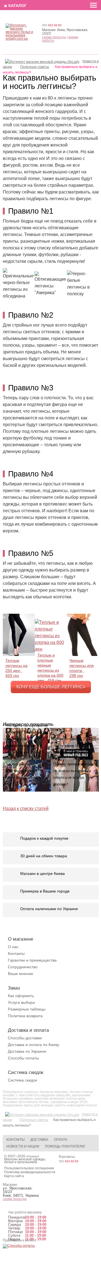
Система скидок (22, 1080)
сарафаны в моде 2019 (68, 1102)
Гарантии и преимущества (32, 960)
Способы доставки (25, 1038)
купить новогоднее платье (76, 1105)
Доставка (39, 1140)
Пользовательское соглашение (29, 1168)
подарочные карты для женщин (28, 1105)
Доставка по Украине (27, 1051)
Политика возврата (25, 1016)
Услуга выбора (21, 1002)
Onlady (32, 1156)
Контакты (16, 953)
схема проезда (54, 37)
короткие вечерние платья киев (60, 1099)
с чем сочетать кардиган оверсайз (43, 1095)
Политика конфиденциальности (29, 1172)
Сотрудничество (23, 967)
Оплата (60, 1140)
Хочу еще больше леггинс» (51, 686)
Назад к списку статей (26, 808)
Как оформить (21, 995)
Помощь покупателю (65, 1146)
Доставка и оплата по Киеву (33, 1044)
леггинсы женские (54, 1092)
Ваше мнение (20, 973)
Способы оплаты (23, 1058)
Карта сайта (14, 1176)
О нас (13, 947)
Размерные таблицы (26, 1009)
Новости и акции (22, 1146)
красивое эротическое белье (26, 1102)
